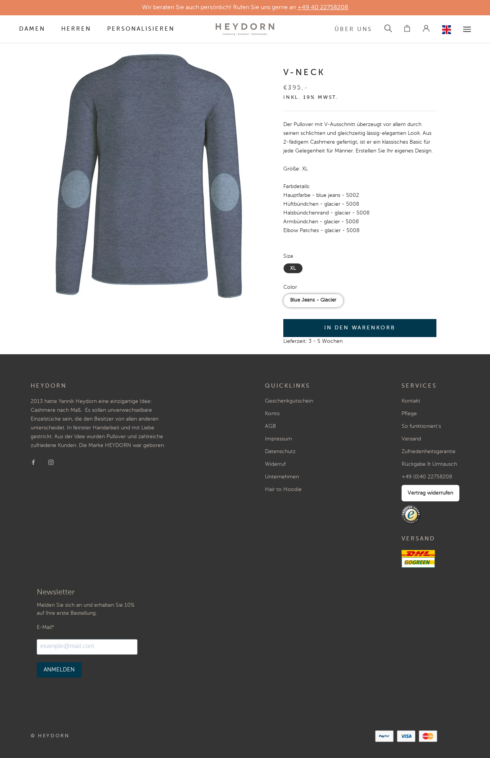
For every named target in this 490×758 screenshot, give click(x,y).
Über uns (353, 29)
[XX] (467, 29)
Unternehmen (282, 477)
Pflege (409, 413)
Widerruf (275, 464)
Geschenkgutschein (289, 401)
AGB (270, 426)
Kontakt (411, 401)
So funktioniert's (421, 426)
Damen (32, 29)
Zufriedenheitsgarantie (429, 451)
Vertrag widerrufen (430, 493)
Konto (272, 413)
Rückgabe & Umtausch (429, 464)
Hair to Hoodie (283, 489)
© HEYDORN (50, 735)
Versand (411, 439)
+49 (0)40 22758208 (427, 477)
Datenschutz (280, 451)
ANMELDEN (59, 670)
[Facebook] (33, 462)
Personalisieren (141, 29)
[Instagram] (51, 462)
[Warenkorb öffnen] (407, 29)
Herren (76, 29)
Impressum (278, 439)
